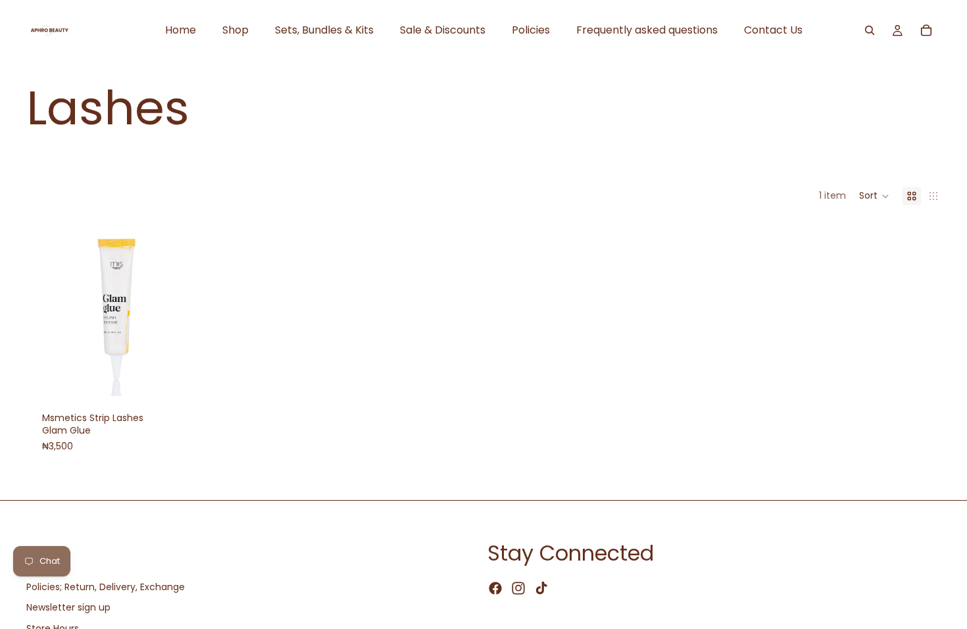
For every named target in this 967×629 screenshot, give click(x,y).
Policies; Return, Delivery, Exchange (105, 586)
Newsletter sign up (68, 608)
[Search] (869, 30)
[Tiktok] (541, 589)
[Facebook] (495, 589)
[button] (874, 196)
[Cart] (926, 30)
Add (191, 375)
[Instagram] (518, 589)
